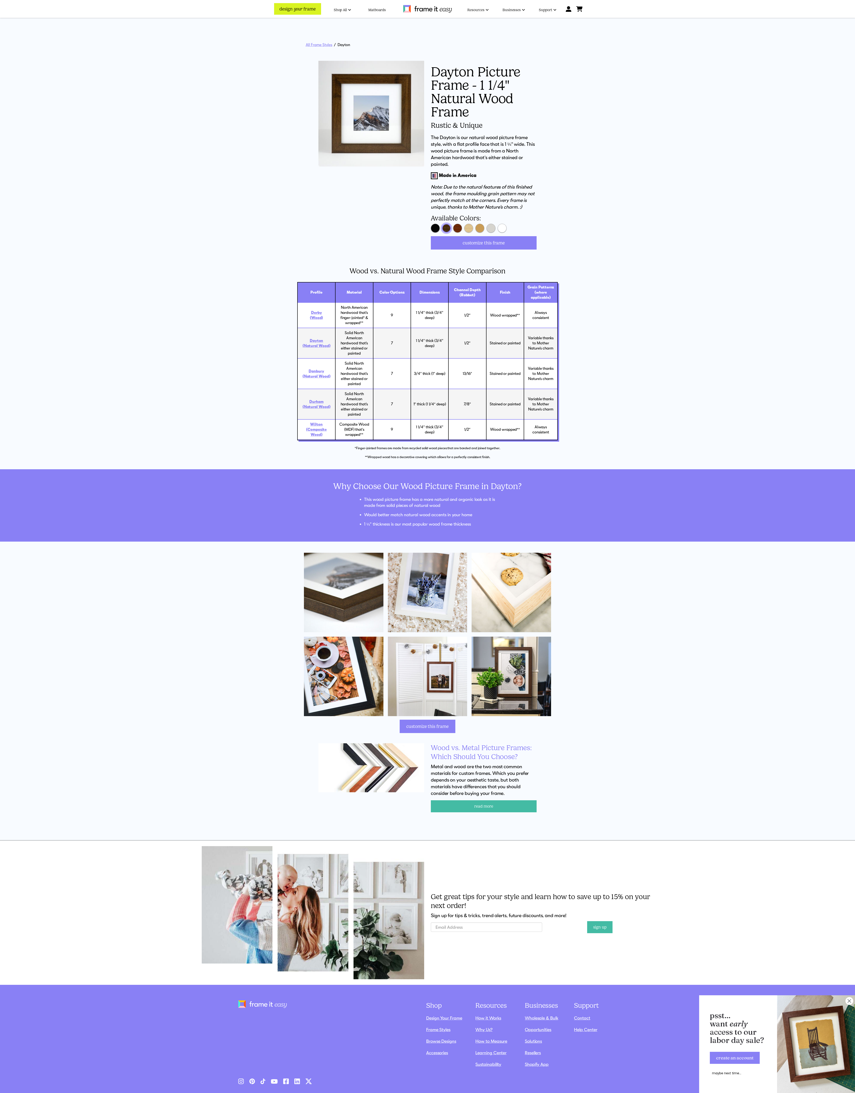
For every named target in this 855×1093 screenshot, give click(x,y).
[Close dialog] (849, 1001)
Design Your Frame (444, 1018)
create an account (734, 1057)
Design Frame (297, 9)
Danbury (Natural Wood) (316, 374)
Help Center (585, 1029)
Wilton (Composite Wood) (316, 429)
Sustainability (488, 1064)
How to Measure (491, 1041)
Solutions (533, 1041)
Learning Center (491, 1052)
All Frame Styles (319, 44)
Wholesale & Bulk (541, 1018)
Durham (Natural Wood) (316, 404)
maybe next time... (726, 1073)
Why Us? (483, 1029)
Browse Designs (441, 1041)
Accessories (437, 1052)
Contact (582, 1018)
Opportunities (538, 1029)
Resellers (533, 1052)
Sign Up (600, 927)
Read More (483, 806)
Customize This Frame (484, 243)
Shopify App (537, 1064)
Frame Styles (438, 1029)
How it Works (488, 1018)
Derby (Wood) (316, 315)
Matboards (377, 10)
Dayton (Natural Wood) (316, 343)
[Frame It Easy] (427, 8)
